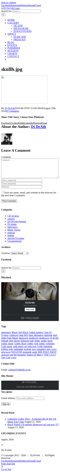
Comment (6, 157)
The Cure (5, 357)
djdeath (4, 340)
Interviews (12, 227)
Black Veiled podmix (33, 332)
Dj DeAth (9, 108)
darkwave (23, 338)
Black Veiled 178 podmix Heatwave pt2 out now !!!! (33, 424)
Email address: (8, 398)
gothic (37, 340)
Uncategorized (14, 241)
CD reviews (13, 216)
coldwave (14, 335)
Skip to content (8, 2)
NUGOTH (16, 352)
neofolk (27, 349)
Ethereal (25, 340)
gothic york (32, 343)
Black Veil (17, 332)
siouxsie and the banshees (13, 354)
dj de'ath (54, 338)
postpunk (27, 352)
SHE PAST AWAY (47, 352)
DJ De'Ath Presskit (16, 221)
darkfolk (48, 335)
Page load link (8, 463)
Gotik (40, 346)
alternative (6, 332)
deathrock (33, 338)
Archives (5, 253)
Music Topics (13, 230)
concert (10, 218)
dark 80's (23, 335)
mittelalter (18, 349)
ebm (11, 340)
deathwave (44, 338)
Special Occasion (15, 238)
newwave (6, 352)
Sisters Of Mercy (35, 354)
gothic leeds (46, 340)
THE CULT (50, 354)
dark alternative (36, 335)
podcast (11, 232)
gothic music (7, 343)
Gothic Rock (20, 343)
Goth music (6, 346)
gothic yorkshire (47, 343)
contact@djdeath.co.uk (19, 369)
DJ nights (12, 224)
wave (13, 357)
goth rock (32, 346)
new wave (52, 349)
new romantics (39, 349)
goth (31, 340)
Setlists (10, 235)
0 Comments (13, 111)
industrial (47, 346)
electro (17, 340)
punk (34, 352)
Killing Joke (7, 349)
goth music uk (20, 346)
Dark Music (12, 338)
